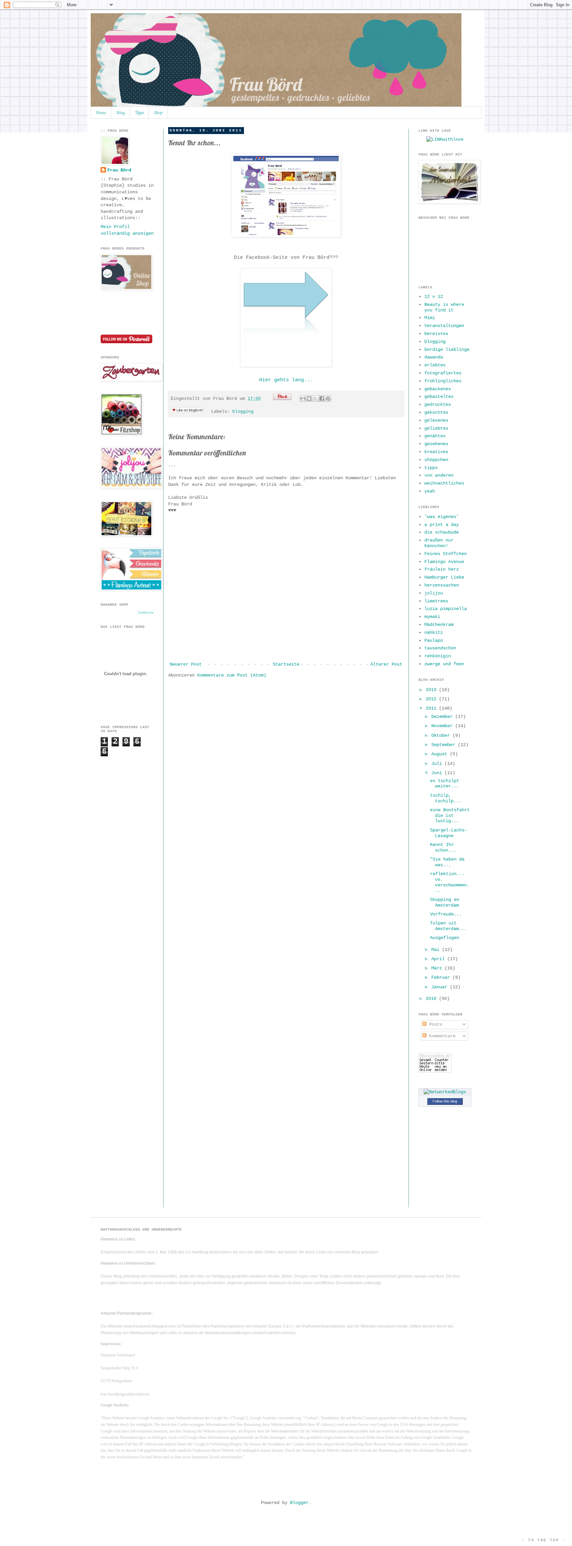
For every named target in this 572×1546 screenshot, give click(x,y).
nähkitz (433, 632)
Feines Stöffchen (445, 553)
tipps (431, 467)
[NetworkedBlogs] (445, 1092)
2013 (432, 689)
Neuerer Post (186, 664)
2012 (432, 699)
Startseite (286, 664)
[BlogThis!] (309, 398)
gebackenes (437, 389)
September (444, 744)
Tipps (139, 113)
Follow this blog (445, 1101)
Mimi (429, 317)
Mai (436, 949)
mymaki (432, 616)
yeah (429, 491)
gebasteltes (438, 396)
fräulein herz (441, 569)
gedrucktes (437, 404)
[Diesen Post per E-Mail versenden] (303, 398)
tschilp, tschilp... (445, 798)
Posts (434, 1024)
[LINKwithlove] (444, 139)
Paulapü (433, 640)
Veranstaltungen (444, 325)
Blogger (299, 1502)
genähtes (435, 436)
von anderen (438, 475)
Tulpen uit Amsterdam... (448, 925)
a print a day (441, 524)
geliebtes (436, 428)
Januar (440, 987)
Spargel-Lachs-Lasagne (448, 832)
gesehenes (436, 443)
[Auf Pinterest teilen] (328, 398)
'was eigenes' (441, 516)
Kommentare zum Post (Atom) (231, 675)
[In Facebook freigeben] (321, 398)
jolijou (433, 593)
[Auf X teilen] (315, 398)
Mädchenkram (438, 624)
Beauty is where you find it (444, 307)
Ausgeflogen (444, 937)
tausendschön (440, 648)
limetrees (436, 601)
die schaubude (441, 532)
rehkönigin (437, 656)
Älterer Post (386, 664)
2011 (432, 708)
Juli (438, 763)
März (438, 968)
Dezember (443, 716)
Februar (442, 977)
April (439, 958)
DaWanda (146, 612)
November (443, 725)
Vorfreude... (446, 914)
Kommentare (440, 1036)
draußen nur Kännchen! (438, 543)
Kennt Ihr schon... (443, 847)
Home (101, 113)
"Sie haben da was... (447, 862)
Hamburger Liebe (444, 577)
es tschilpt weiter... (444, 783)
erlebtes (435, 365)
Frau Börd (119, 170)
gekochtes (436, 412)
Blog (120, 113)
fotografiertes (442, 373)
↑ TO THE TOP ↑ (543, 1540)
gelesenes (436, 420)
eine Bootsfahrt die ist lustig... (450, 815)
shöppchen (436, 459)
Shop (158, 113)
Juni (438, 772)
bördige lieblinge (446, 349)
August (440, 754)
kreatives (436, 451)
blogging (243, 411)
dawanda (433, 357)
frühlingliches (442, 381)
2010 (432, 998)
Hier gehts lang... (286, 380)
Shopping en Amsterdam (444, 902)
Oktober (442, 735)
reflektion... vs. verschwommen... (449, 882)
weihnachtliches (444, 483)
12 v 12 (433, 296)
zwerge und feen (444, 664)
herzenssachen (441, 585)
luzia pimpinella (445, 608)
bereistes (436, 333)
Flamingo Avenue (444, 561)
